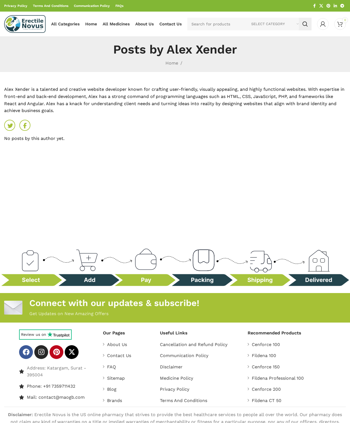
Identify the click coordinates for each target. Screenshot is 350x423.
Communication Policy (184, 355)
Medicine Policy (176, 378)
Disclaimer (171, 366)
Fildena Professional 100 (278, 378)
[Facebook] (26, 352)
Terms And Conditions (183, 400)
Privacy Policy (174, 389)
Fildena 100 (264, 355)
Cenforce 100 (266, 344)
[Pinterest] (56, 352)
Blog (111, 389)
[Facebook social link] (314, 6)
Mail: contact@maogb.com (56, 397)
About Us (117, 344)
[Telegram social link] (342, 6)
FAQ (111, 366)
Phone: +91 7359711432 (51, 386)
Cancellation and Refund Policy (193, 344)
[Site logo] (25, 23)
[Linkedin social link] (335, 6)
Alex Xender (202, 49)
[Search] (305, 24)
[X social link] (321, 6)
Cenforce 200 (266, 389)
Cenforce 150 (266, 366)
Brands (114, 400)
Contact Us (119, 355)
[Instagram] (41, 352)
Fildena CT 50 (266, 400)
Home (171, 63)
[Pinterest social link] (328, 6)
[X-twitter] (72, 352)
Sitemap (116, 378)
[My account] (322, 24)
